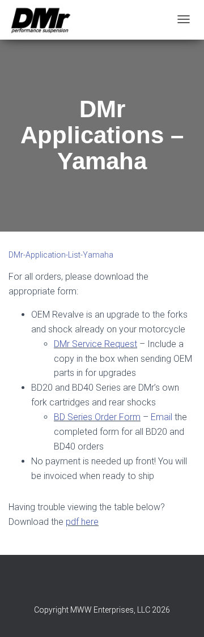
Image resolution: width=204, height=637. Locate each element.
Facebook (102, 585)
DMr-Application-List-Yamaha (60, 254)
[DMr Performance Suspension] (41, 20)
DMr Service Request (95, 344)
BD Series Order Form (97, 417)
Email (161, 417)
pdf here (82, 521)
